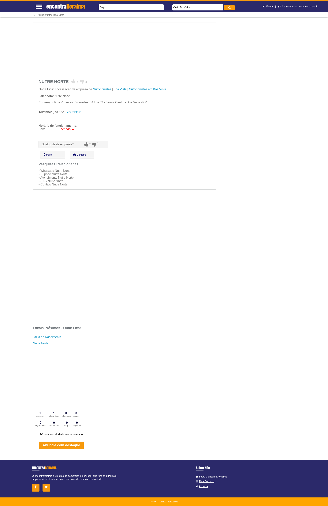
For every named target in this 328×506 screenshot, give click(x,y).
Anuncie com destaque (61, 445)
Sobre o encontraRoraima (213, 476)
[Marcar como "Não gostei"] (82, 81)
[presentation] (222, 7)
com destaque (300, 6)
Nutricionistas (102, 89)
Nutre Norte (40, 343)
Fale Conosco (206, 481)
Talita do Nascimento (47, 337)
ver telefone (74, 112)
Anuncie (203, 486)
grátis (315, 6)
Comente (81, 155)
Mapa (49, 155)
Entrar (269, 6)
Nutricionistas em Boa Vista (147, 89)
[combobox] (197, 7)
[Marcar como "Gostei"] (73, 81)
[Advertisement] (125, 49)
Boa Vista (185, 7)
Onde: (176, 7)
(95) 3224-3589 (56, 112)
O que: (103, 7)
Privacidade (173, 502)
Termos (163, 502)
